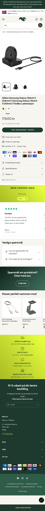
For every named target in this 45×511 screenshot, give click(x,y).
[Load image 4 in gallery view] (25, 87)
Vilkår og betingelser (32, 484)
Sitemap (39, 487)
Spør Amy (22, 283)
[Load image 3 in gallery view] (16, 87)
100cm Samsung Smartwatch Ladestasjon (9, 320)
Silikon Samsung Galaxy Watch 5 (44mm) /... (21, 32)
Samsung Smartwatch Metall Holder (29, 320)
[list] (22, 12)
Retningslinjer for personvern (15, 484)
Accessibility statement (28, 487)
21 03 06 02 (8, 434)
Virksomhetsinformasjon (12, 487)
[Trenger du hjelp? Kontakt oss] (36, 19)
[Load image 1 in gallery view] (6, 87)
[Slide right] (42, 58)
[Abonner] (37, 404)
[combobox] (22, 25)
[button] (3, 19)
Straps (25, 491)
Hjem (3, 32)
